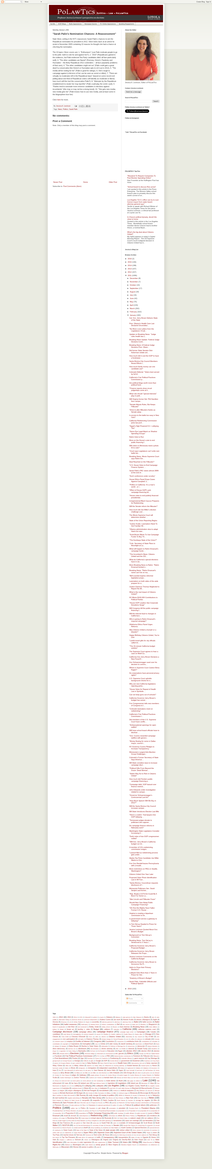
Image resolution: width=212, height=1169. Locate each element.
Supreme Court (103, 1132)
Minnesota (133, 1093)
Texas (107, 1135)
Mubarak (127, 1095)
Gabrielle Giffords (126, 1058)
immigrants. (82, 1068)
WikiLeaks (56, 1147)
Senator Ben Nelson (129, 1125)
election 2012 (131, 1051)
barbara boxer (95, 1024)
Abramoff (88, 1017)
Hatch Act (112, 1063)
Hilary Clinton (57, 1065)
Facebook (58, 1056)
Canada (153, 1032)
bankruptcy (84, 1024)
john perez (146, 1073)
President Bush (133, 1108)
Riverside (108, 1118)
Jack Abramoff (68, 1070)
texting (115, 1135)
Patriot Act (122, 1102)
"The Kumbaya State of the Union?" (143, 540)
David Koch (149, 1044)
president (122, 1108)
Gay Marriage (152, 1058)
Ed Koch (92, 1051)
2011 (130, 275)
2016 (130, 259)
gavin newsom (139, 1058)
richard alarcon (96, 1118)
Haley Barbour (92, 1063)
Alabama (109, 1017)
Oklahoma (56, 1103)
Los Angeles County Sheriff (135, 1086)
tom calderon (142, 1135)
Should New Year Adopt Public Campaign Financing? (141, 904)
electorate (100, 1053)
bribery (55, 1029)
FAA (147, 1053)
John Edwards (114, 1073)
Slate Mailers (115, 1127)
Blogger (125, 1153)
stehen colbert (125, 1130)
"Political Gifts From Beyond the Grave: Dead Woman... (141, 769)
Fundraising (114, 1058)
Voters (125, 1142)
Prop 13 (94, 1111)
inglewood (130, 1068)
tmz (135, 1135)
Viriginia (115, 1140)
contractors (120, 1041)
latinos (138, 1081)
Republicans (141, 1116)
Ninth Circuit (75, 1100)
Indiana (122, 1068)
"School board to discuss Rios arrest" (141, 187)
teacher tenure (68, 1135)
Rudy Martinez (81, 1120)
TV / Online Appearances (108, 24)
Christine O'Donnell (78, 1037)
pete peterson (75, 1105)
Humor (154, 1065)
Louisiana (65, 1088)
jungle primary (95, 1075)
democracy (131, 1046)
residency (56, 1118)
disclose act (71, 1048)
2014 (130, 265)
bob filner (71, 1027)
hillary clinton (79, 1065)
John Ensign (127, 1073)
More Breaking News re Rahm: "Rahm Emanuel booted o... (144, 566)
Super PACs (88, 1132)
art (70, 1022)
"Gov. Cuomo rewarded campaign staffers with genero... (142, 737)
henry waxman (152, 1063)
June (132, 298)
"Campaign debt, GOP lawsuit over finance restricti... (142, 785)
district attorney (107, 1049)
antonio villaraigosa (143, 1020)
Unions (153, 1137)
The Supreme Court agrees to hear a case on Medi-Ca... (143, 652)
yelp (98, 1147)
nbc (149, 1095)
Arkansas (64, 1022)
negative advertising (73, 1098)
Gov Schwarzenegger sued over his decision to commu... (143, 663)
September (134, 288)
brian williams (153, 1027)
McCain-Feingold (90, 1090)
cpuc (96, 1044)
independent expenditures (108, 1068)
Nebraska (156, 1095)
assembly (95, 1022)
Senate (116, 1125)
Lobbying (88, 1086)
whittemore (154, 1144)
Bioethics (143, 1024)
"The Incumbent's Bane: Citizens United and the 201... (142, 555)
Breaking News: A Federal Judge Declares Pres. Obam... (142, 346)
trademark (91, 1137)
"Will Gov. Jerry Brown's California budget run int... (142, 843)
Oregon (93, 1102)
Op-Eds (52, 24)
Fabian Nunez (155, 1053)
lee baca (74, 1083)
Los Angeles (113, 1085)
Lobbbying (77, 1086)
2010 (130, 989)
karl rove (136, 1077)
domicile (131, 1049)
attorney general (107, 1022)
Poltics (83, 1108)
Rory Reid (71, 1120)
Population (92, 1108)
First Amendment (61, 1058)
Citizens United (115, 1037)
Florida (74, 1058)
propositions (82, 1113)
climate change (106, 1039)
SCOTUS (65, 1125)
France (97, 1058)
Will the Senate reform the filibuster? (143, 506)
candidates (56, 1034)
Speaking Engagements (126, 24)
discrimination (95, 1048)
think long (122, 1135)
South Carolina (126, 1128)
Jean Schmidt (130, 1070)
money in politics (107, 1095)
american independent (90, 1019)
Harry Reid (103, 1063)
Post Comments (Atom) (72, 186)
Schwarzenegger (134, 1123)
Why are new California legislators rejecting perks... (142, 685)
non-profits (86, 1100)
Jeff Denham (149, 1070)
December (134, 278)
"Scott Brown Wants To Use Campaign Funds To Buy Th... (144, 536)
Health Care (122, 1063)
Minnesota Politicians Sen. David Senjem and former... (142, 889)
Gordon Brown (114, 1061)
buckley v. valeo (84, 1029)
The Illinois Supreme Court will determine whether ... (141, 516)
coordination (56, 1044)
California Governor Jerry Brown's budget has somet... (142, 699)
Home (85, 182)
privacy (87, 1111)
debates (64, 1046)
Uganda (145, 1137)
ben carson (126, 1024)
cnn (127, 1039)
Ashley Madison (78, 1022)
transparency (109, 1137)
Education (110, 1051)
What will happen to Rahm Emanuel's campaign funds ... (143, 550)
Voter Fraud (138, 1140)
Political (128, 1105)
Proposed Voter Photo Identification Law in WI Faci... (143, 879)
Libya (152, 1083)
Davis (157, 1044)
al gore (101, 1017)
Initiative (138, 1068)
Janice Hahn (110, 1070)
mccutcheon (104, 1090)
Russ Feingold (92, 1120)
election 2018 (64, 1053)
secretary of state (98, 1125)
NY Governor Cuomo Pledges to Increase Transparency (141, 748)
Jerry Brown (65, 1073)
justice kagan (123, 1075)
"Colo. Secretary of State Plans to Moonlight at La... (142, 544)
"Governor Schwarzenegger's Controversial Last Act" (140, 796)
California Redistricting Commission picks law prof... (143, 422)
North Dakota (121, 1100)
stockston (146, 1130)
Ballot (136, 1022)
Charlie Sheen (128, 1034)
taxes (155, 1132)
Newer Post (57, 182)
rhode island (85, 1118)
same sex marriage (132, 1120)
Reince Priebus (130, 1115)
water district (89, 1144)
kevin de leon (66, 1081)
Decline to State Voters (90, 1046)
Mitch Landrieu (57, 1095)
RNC (115, 1118)
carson (98, 1034)
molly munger (93, 1095)
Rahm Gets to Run (136, 437)
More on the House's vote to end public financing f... (142, 441)
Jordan (57, 1075)
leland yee (134, 1083)
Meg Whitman (141, 1090)
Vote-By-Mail (126, 1140)
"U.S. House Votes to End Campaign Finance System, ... (143, 466)
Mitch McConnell (69, 1095)
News (60, 109)
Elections (74, 1053)
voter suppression (99, 1142)
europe (141, 1053)
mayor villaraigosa (74, 1090)
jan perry (88, 1070)
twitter (133, 1137)
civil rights (81, 1039)
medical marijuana (126, 1090)
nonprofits (96, 1100)
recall (66, 1116)
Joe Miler (85, 1073)
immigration (92, 1068)
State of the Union (96, 1130)
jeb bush (139, 1070)
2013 (130, 269)
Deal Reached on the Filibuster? (141, 462)
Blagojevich (153, 1024)
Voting (135, 1142)
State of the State (81, 1130)
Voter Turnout (113, 1142)
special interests (154, 1127)
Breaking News (139, 1027)
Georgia (77, 1061)
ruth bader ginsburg (105, 1120)
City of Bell (149, 1037)
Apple (155, 1020)
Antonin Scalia (128, 1020)
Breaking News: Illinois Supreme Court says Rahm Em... (144, 457)
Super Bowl (77, 1132)
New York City (142, 1098)
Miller (114, 1093)
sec (75, 1125)
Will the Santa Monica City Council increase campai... (142, 807)
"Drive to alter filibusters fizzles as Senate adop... (142, 411)
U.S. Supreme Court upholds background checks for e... (140, 679)
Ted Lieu (79, 1135)
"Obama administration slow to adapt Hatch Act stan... (143, 530)
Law (145, 1080)
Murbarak (142, 1095)
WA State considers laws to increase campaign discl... (143, 764)
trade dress (81, 1137)
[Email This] (80, 106)
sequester (150, 1125)
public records (141, 1113)
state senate (110, 1130)
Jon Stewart (155, 1073)
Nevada (85, 1098)
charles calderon (116, 1034)
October (133, 285)
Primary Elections (71, 1111)
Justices (91, 1077)
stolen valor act (57, 1132)
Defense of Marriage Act (118, 1046)
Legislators (122, 1083)
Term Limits (98, 1135)
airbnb (95, 1017)
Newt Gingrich (57, 1100)
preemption (112, 1108)
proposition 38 (59, 1113)
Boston (115, 1027)
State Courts (68, 1130)
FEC (108, 1056)
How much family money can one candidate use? (142, 368)
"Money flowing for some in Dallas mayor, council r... (142, 742)
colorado (148, 1039)
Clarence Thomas (92, 1039)
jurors (103, 1075)
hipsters (89, 1065)
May (132, 302)
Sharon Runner (66, 1127)
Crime (103, 1044)
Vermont (78, 1140)
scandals (122, 1123)
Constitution (110, 1041)
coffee (132, 1039)
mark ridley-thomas (124, 1088)
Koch (121, 1081)
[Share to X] (85, 106)
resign (63, 1118)
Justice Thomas (79, 1077)
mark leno (112, 1088)
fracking (89, 1058)
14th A (54, 1017)
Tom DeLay (153, 1135)
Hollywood (108, 1065)
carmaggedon (77, 1034)
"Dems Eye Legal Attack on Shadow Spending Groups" (143, 432)
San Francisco (65, 1123)
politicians (153, 1105)
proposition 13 (122, 1111)
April (132, 305)
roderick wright (135, 1118)
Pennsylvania (155, 1102)
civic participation (69, 1039)
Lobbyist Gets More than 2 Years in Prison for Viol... (143, 974)
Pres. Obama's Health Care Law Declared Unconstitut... (141, 324)
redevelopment (83, 1115)
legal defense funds (99, 1083)
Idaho (66, 1068)
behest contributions (108, 1024)
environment (109, 1053)
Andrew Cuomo (105, 1020)
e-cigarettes (62, 1051)
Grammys (147, 1061)
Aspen (88, 1022)
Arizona (55, 1022)
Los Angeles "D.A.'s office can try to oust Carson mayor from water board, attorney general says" (143, 202)
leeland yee (85, 1083)
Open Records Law (82, 1102)
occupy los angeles (143, 1100)
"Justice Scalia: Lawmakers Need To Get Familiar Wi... (143, 525)
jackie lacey (79, 1070)
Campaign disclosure (62, 1032)
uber (138, 1137)
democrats (141, 1046)
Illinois (73, 1068)
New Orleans (119, 1098)
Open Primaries (68, 1103)
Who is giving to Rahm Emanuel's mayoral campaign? (142, 620)
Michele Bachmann (66, 1093)
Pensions (58, 1105)
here (59, 100)
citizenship (129, 1036)
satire (114, 1123)
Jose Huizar (65, 1075)
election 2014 (146, 1051)
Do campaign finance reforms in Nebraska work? (141, 827)
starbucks (58, 1130)
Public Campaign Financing (99, 1113)
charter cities (138, 1034)
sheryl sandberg (95, 1127)
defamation (104, 1046)
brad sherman (125, 1027)
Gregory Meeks (65, 1063)
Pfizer (84, 1105)
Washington (77, 1145)
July (131, 295)
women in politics (87, 1147)
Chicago (148, 1034)
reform (120, 1116)
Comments (132, 1003)
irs (60, 1070)
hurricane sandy (57, 1068)
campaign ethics (85, 1032)
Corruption (87, 1044)
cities (96, 1036)
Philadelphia (91, 1105)
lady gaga (130, 1081)
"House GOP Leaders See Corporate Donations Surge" (143, 604)
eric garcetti (119, 1053)
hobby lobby (98, 1065)
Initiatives (146, 1068)
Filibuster (146, 1056)
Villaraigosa (95, 1140)
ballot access (147, 1022)
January (133, 315)
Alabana (117, 1017)
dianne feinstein (152, 1046)
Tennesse (88, 1135)
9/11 (81, 1017)
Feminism (136, 1056)
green (56, 1063)
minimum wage (123, 1093)
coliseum (139, 1039)
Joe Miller (93, 1073)
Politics (65, 109)
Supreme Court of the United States (128, 1132)
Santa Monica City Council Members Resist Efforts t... (143, 362)
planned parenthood (104, 1105)
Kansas (119, 1077)
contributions (145, 1041)
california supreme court (147, 1029)
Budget (96, 1029)
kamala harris (109, 1077)
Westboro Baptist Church (128, 1144)
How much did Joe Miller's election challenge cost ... (142, 511)
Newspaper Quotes (91, 24)
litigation (64, 1086)
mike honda (89, 1093)
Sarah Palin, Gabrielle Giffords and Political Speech (142, 983)
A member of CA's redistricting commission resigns (141, 848)
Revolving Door (72, 1118)
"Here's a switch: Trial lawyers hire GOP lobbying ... (142, 816)
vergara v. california (65, 1139)
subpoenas (68, 1132)
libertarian (144, 1083)
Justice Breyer (112, 1075)
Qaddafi (150, 1113)
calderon (107, 1029)
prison (80, 1111)
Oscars (100, 1102)
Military (109, 1093)
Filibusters (156, 1056)
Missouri (154, 1093)
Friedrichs (105, 1058)
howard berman (132, 1065)
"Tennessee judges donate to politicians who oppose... (140, 821)
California (127, 1029)
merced (150, 1090)
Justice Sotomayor (65, 1077)
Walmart (67, 1144)
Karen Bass (127, 1077)
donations (154, 1048)
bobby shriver (106, 1027)
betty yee (135, 1024)
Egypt (120, 1051)
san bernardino (147, 1120)
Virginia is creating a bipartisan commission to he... (141, 914)
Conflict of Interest (82, 1041)
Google (98, 1061)
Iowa (54, 1070)
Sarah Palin (73, 109)
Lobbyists (99, 1086)
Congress (97, 1041)
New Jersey (96, 1098)
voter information (72, 1142)
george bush (56, 1061)
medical (115, 1090)
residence (153, 1116)
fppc (82, 1058)
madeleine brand (77, 1088)
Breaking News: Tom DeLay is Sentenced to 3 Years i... (140, 941)
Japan (121, 1070)
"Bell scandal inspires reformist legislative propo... (141, 577)
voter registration (85, 1142)
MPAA (120, 1095)
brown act (70, 1029)
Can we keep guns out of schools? (142, 695)
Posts (130, 999)
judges (74, 1075)
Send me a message (133, 92)
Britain (62, 1029)
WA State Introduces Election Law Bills (144, 811)
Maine (86, 1088)
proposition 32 (155, 1111)
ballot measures (70, 1024)
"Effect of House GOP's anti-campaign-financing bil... (140, 491)
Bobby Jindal (94, 1027)
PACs (107, 1103)
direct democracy (59, 1049)
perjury (67, 1105)
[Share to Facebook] (87, 106)
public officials (130, 1113)
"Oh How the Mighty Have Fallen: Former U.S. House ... (142, 909)
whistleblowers (143, 1144)
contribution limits (132, 1041)
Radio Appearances (75, 24)
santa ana (96, 1123)
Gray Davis (155, 1061)
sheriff (85, 1128)
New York (129, 1098)
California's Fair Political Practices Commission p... (142, 378)
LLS (70, 1086)
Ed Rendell (101, 1051)
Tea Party (56, 1135)
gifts (92, 1061)
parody (114, 1102)
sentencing (141, 1125)
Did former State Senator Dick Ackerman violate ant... (140, 351)
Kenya (57, 1081)
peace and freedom (143, 1102)
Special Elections (140, 1128)
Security (108, 1125)
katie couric (155, 1077)
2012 (130, 272)
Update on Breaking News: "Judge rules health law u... (142, 335)
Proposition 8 (70, 1113)
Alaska (146, 1017)
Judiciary (82, 1075)
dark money (114, 1044)
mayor (62, 1090)
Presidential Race (58, 1111)
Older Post (113, 182)
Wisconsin (65, 1147)
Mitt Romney (81, 1095)
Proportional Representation (107, 1111)
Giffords (86, 1061)
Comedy (156, 1039)
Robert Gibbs (124, 1118)
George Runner (67, 1061)
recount (73, 1116)
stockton (154, 1130)
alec (153, 1017)
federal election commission (122, 1056)
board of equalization (59, 1027)
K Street (99, 1077)
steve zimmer (137, 1130)
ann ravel (117, 1020)
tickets (129, 1135)
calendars (116, 1029)
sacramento (117, 1120)
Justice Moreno (134, 1075)
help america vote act (137, 1063)
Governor (136, 1061)
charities (105, 1034)
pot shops (102, 1108)
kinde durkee (111, 1081)
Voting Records (147, 1142)
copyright (65, 1044)
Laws (66, 1083)
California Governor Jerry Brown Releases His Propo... (141, 952)
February (133, 312)
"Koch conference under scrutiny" (142, 476)
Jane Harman (98, 1070)
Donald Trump (142, 1049)
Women (76, 1147)
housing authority (119, 1065)
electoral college (89, 1053)
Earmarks (82, 1051)
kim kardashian (98, 1081)
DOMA (123, 1048)
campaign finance (105, 1032)
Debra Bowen (74, 1046)
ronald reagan (62, 1120)
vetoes (86, 1139)
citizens (103, 1036)
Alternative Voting (64, 1019)
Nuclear (130, 1100)
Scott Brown (148, 1123)
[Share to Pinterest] (89, 106)
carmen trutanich (89, 1034)
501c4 (75, 1017)
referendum (111, 1115)
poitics (114, 1105)
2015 (130, 262)
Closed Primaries (118, 1039)
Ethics (130, 1053)
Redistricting (96, 1115)
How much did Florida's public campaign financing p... (140, 780)
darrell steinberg (126, 1044)
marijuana (103, 1088)
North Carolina (108, 1100)
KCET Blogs (62, 24)
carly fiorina (66, 1034)
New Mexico (109, 1098)
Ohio (155, 1100)
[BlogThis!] (82, 106)
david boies (138, 1044)
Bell (118, 1024)
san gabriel (76, 1123)
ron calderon (148, 1118)
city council (138, 1036)
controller (154, 1041)
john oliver (138, 1073)
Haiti (83, 1063)
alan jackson (127, 1017)
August (133, 292)
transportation (123, 1137)
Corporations (75, 1044)
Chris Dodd (64, 1036)
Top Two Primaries (68, 1137)
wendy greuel (100, 1145)
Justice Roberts (147, 1075)
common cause (59, 1041)
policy (121, 1105)
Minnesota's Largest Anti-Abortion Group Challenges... (142, 753)
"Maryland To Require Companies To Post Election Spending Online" (141, 177)
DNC (117, 1048)
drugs (54, 1051)
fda (103, 1056)
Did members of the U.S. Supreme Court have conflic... (142, 721)
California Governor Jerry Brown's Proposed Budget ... (142, 947)
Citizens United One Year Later (141, 874)
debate (57, 1046)
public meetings (118, 1113)
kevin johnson (87, 1081)
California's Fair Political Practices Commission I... (142, 715)
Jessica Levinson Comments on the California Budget (143, 958)
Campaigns (141, 1032)
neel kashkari (59, 1098)
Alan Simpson (137, 1017)
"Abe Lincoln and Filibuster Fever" (142, 899)
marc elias (94, 1088)
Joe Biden (77, 1073)
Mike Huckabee (99, 1093)
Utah (54, 1140)
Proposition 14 (133, 1111)
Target (148, 1132)
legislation (111, 1083)
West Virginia (113, 1145)
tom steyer (56, 1137)
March (132, 308)
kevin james (76, 1081)
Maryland (135, 1088)
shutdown (106, 1127)
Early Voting (72, 1051)
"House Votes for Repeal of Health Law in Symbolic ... (142, 690)
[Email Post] (75, 106)
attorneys (117, 1022)
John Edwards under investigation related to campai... (142, 791)
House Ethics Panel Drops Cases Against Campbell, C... (142, 480)
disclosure (82, 1049)
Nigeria (66, 1100)
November (134, 282)
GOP (105, 1061)
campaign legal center (127, 1032)
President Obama (148, 1108)
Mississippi (144, 1093)
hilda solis (69, 1065)
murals (135, 1095)
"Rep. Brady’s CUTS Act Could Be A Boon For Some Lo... (143, 895)
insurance (154, 1068)
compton (69, 1041)
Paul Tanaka (131, 1102)
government (125, 1061)
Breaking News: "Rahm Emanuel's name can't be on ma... (142, 571)
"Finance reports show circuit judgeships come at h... (140, 389)
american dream (76, 1019)
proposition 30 (144, 1111)
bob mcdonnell (82, 1027)
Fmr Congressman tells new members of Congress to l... (144, 704)
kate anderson (145, 1077)
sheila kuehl (77, 1127)
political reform (140, 1105)
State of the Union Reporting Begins (143, 520)
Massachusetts (146, 1088)
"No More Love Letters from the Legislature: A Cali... (141, 330)
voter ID (149, 1139)
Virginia (105, 1140)
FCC (98, 1056)
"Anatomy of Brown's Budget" (140, 978)
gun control (76, 1063)
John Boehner (103, 1073)
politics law (74, 1108)
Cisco (90, 1036)
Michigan (79, 1093)
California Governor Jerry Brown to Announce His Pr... (142, 963)
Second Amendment (84, 1125)
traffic (99, 1137)
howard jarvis (145, 1065)
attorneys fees (127, 1022)
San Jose (86, 1123)
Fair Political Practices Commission (79, 1056)
